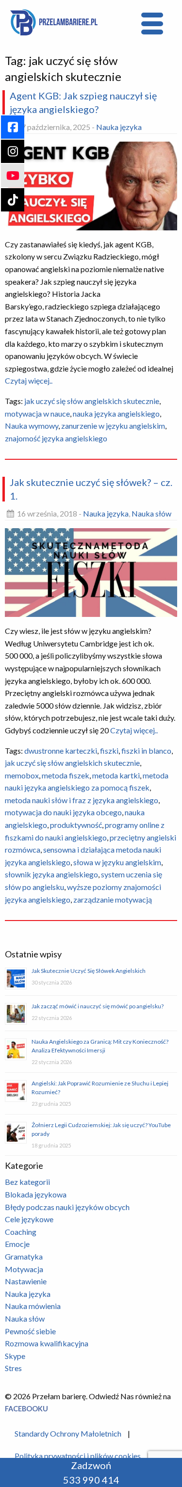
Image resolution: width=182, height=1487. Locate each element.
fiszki (109, 750)
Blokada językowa (35, 1194)
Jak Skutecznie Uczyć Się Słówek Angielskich (89, 970)
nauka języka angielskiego (116, 413)
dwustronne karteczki (60, 750)
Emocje (17, 1243)
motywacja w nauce (37, 413)
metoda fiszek (65, 775)
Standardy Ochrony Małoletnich (68, 1433)
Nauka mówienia (33, 1305)
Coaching (20, 1231)
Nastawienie (26, 1281)
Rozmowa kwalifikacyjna (46, 1343)
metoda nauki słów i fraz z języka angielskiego (81, 800)
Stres (13, 1368)
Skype (15, 1355)
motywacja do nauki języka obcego (63, 812)
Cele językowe (29, 1219)
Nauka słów (151, 513)
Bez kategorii (27, 1181)
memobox (22, 775)
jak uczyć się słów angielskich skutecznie (91, 400)
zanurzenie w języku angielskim (113, 425)
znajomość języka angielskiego (56, 438)
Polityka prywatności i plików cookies (78, 1455)
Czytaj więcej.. (28, 380)
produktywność (76, 824)
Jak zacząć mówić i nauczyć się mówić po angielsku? (98, 1006)
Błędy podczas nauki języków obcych (67, 1207)
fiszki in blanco (146, 750)
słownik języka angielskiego (51, 874)
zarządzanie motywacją (112, 899)
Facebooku (26, 1409)
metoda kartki (116, 775)
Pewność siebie (30, 1331)
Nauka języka (119, 126)
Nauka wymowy (31, 425)
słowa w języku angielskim (117, 862)
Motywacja (24, 1269)
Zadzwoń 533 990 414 (91, 1472)
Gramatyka (24, 1256)
